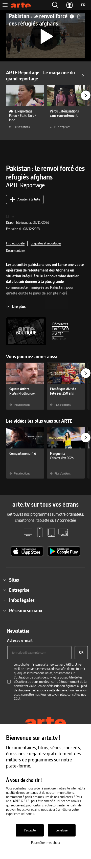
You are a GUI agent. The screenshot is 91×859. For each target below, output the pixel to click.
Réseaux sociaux (25, 610)
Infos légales (22, 600)
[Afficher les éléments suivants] (86, 95)
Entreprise (19, 590)
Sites (14, 580)
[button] (55, 5)
